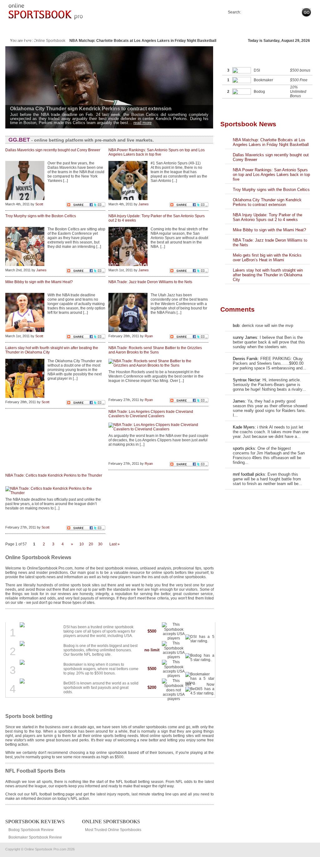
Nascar (131, 29)
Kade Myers (244, 427)
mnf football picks (249, 474)
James (143, 204)
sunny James (245, 337)
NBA (157, 29)
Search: (234, 12)
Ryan (149, 336)
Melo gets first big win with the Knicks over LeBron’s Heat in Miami (267, 257)
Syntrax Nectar (246, 380)
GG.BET (19, 140)
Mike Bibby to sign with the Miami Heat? (269, 230)
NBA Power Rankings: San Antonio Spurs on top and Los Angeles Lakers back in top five (271, 175)
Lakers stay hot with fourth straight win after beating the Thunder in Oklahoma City (268, 275)
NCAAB (183, 29)
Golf (81, 29)
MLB (104, 29)
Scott (39, 204)
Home (18, 29)
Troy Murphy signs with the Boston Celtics (271, 189)
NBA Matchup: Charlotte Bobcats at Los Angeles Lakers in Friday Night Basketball (271, 142)
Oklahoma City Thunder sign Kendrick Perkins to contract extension (267, 202)
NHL (208, 29)
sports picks (244, 448)
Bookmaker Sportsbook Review (35, 837)
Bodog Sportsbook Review (31, 830)
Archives (23, 41)
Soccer (235, 29)
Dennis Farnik (245, 358)
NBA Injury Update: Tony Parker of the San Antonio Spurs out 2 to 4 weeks (267, 217)
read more (142, 122)
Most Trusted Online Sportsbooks (113, 830)
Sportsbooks (274, 29)
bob (236, 325)
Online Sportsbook (49, 40)
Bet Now (201, 630)
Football (50, 29)
